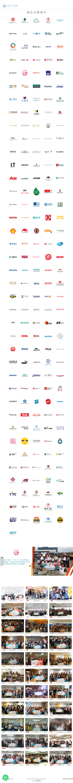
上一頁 (1, 561)
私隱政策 (70, 779)
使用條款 (65, 779)
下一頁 (71, 561)
